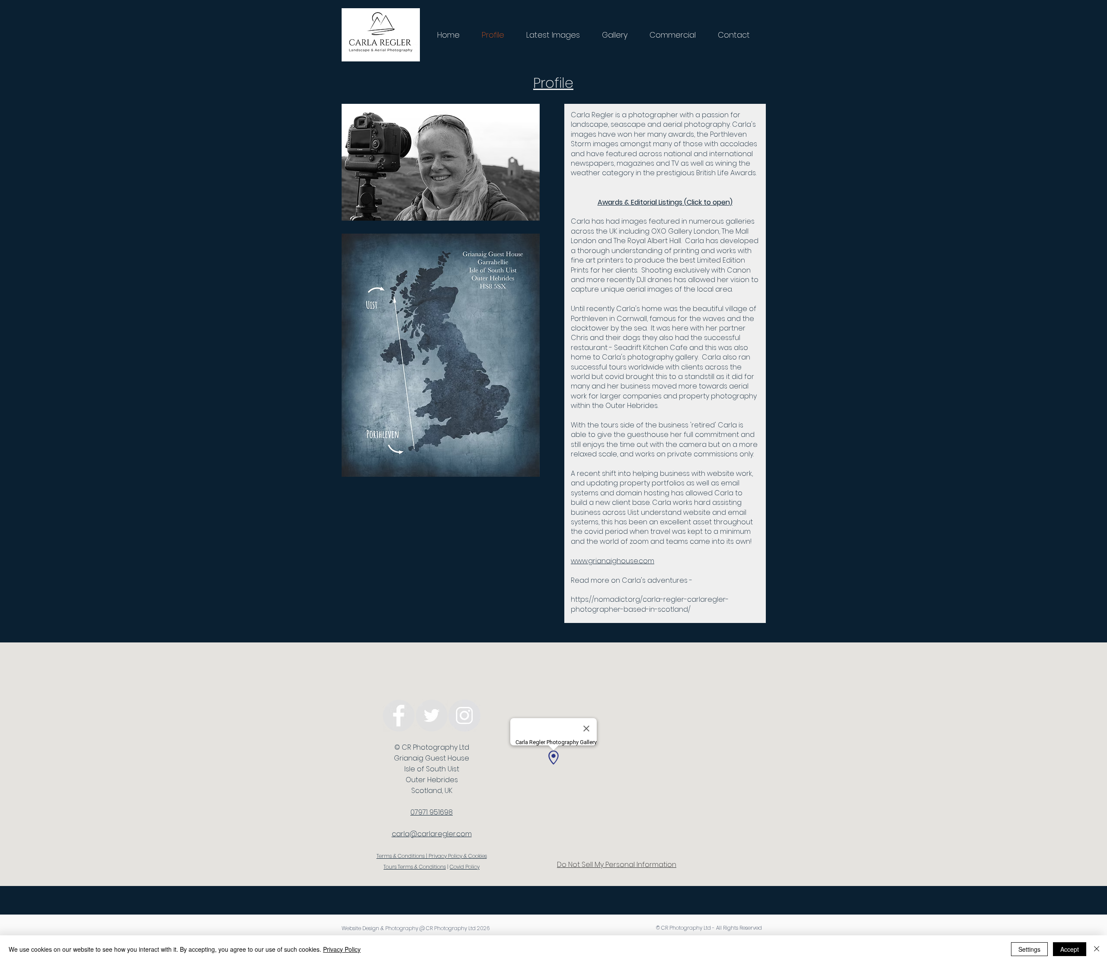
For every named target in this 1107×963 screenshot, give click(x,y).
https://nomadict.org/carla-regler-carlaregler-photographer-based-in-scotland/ (650, 604)
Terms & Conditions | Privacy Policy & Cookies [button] (432, 856)
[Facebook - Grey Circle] (399, 716)
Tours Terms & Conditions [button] (415, 866)
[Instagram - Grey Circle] (464, 716)
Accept (1069, 949)
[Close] (1096, 949)
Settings (1029, 949)
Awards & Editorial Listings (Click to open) (665, 202)
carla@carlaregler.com (432, 834)
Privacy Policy (342, 949)
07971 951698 (431, 812)
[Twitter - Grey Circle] (432, 716)
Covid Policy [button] (465, 866)
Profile (553, 83)
